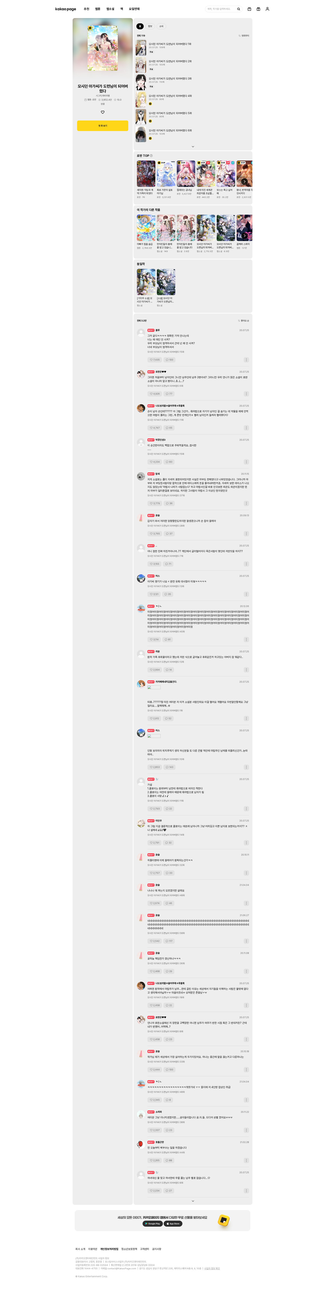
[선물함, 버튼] (258, 9)
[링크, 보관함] (249, 9)
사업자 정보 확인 (212, 1268)
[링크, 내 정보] (267, 9)
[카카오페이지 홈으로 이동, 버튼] (65, 9)
